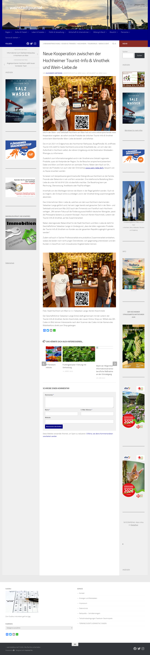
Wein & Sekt (104, 44)
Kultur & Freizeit (21, 32)
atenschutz (10, 263)
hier (29, 616)
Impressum (83, 603)
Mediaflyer (134, 525)
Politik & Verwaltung (56, 32)
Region (7, 32)
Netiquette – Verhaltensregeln (89, 613)
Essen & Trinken (69, 44)
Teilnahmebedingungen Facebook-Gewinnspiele (95, 618)
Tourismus (92, 44)
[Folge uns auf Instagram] (35, 43)
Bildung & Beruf (99, 32)
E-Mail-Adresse (86, 410)
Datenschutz (83, 608)
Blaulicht (113, 32)
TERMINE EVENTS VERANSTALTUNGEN (93, 623)
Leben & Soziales (38, 32)
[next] (115, 364)
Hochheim (81, 44)
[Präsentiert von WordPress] (13, 650)
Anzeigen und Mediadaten (88, 598)
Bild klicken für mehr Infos (133, 130)
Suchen (125, 52)
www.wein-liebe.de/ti (94, 168)
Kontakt (81, 593)
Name (47, 410)
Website (48, 417)
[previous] (44, 364)
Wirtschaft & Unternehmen (79, 32)
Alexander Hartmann (54, 73)
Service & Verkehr (11, 38)
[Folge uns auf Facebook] (28, 43)
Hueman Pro (29, 650)
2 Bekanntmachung (51, 44)
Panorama (124, 32)
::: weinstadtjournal (23, 7)
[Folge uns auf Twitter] (31, 43)
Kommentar (49, 395)
